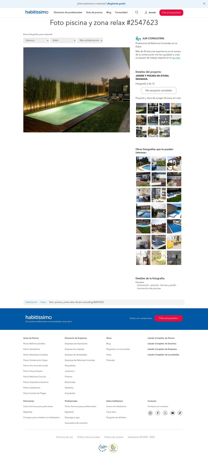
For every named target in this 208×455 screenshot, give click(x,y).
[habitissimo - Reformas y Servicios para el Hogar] (37, 12)
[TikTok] (180, 413)
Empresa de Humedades (76, 355)
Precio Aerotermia (31, 349)
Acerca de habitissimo (116, 407)
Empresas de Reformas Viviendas (80, 360)
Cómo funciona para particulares (38, 407)
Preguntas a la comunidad (118, 349)
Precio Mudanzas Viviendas (35, 355)
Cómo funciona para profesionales (80, 407)
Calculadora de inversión (76, 423)
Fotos (108, 355)
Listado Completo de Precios (161, 338)
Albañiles (69, 388)
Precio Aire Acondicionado (35, 366)
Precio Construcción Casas (35, 360)
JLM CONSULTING (153, 38)
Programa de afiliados (116, 418)
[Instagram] (150, 413)
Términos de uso (64, 437)
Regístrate (27, 412)
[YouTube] (172, 413)
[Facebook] (157, 413)
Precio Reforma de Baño (34, 344)
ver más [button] (176, 58)
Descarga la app (72, 418)
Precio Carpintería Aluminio (36, 382)
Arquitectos (70, 393)
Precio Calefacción (31, 388)
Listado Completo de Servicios (162, 344)
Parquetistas (70, 366)
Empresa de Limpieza (74, 349)
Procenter (110, 360)
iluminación (143, 285)
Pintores (68, 377)
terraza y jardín (168, 285)
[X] (165, 413)
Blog (108, 344)
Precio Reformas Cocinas (34, 377)
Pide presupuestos (171, 13)
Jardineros (69, 371)
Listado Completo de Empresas (162, 349)
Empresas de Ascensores (76, 344)
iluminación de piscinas (149, 288)
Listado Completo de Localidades (163, 355)
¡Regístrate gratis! (116, 4)
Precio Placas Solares (32, 371)
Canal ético (111, 412)
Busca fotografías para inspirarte (37, 34)
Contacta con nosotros (158, 407)
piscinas (155, 285)
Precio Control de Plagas (34, 393)
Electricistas (70, 382)
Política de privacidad (89, 437)
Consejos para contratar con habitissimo (41, 418)
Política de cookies (113, 437)
